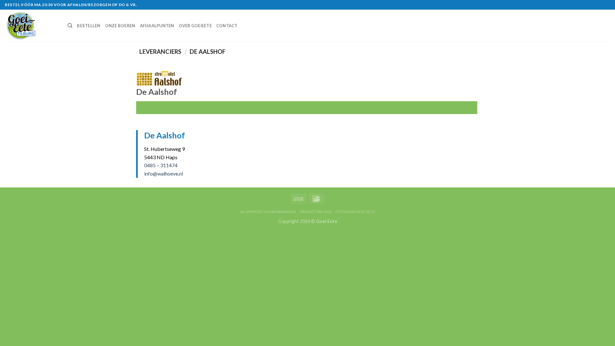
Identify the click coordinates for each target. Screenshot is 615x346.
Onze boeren (120, 25)
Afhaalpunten (157, 25)
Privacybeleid (315, 211)
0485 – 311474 (160, 165)
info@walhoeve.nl (163, 173)
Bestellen (88, 25)
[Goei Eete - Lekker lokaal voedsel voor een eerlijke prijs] (31, 26)
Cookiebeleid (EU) (355, 211)
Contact (227, 25)
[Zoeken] (70, 26)
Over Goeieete (195, 25)
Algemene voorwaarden (268, 211)
